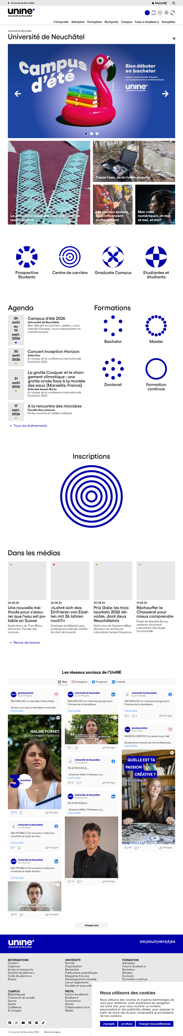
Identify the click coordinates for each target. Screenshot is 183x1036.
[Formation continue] (156, 370)
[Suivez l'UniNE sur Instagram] (16, 1022)
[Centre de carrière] (70, 258)
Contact (13, 963)
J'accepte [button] (109, 1023)
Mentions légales (52, 1032)
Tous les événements (30, 426)
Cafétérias (14, 1007)
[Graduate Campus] (113, 258)
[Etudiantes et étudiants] (156, 258)
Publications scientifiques (81, 972)
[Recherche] (173, 3)
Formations (94, 21)
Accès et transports (20, 969)
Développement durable (81, 979)
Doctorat (128, 976)
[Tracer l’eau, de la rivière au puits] (134, 161)
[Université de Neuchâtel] (21, 13)
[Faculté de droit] (165, 12)
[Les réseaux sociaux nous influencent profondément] (113, 205)
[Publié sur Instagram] (56, 694)
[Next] (165, 93)
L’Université (61, 21)
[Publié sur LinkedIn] (113, 694)
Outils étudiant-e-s (20, 976)
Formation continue (134, 979)
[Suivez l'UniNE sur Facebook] (10, 1022)
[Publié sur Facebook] (170, 694)
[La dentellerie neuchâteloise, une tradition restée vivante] (49, 183)
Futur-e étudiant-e (147, 21)
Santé (12, 1004)
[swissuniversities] (157, 942)
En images (14, 1010)
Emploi (12, 979)
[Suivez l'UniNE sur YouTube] (23, 1022)
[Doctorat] (113, 370)
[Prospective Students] (27, 258)
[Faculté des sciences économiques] (172, 12)
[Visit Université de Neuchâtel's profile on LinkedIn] (71, 694)
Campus (126, 21)
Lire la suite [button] (17, 711)
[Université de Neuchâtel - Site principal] (21, 943)
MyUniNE (161, 3)
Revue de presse (27, 642)
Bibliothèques (16, 994)
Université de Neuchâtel (22, 3)
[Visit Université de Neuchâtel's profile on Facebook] (128, 694)
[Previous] (17, 93)
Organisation (73, 966)
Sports (12, 1000)
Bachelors (128, 969)
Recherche (111, 21)
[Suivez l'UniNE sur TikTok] (43, 1022)
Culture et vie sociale (21, 997)
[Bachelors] (113, 327)
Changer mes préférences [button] (154, 1023)
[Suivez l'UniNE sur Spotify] (36, 1022)
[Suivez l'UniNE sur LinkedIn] (30, 1022)
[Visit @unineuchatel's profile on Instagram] (14, 694)
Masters (127, 972)
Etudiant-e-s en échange (91, 490)
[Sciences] (159, 12)
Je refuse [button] (126, 1023)
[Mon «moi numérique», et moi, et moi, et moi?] (155, 205)
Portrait (70, 963)
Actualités (168, 21)
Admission (78, 21)
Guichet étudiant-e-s (21, 972)
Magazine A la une (77, 976)
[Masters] (156, 327)
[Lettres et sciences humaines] (153, 12)
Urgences (14, 966)
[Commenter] (20, 812)
